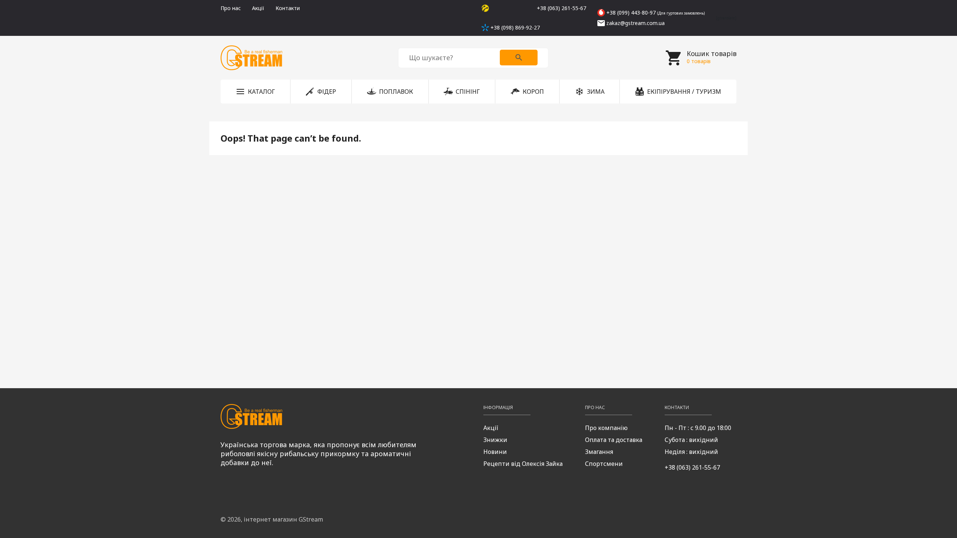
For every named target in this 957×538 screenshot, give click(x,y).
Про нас (231, 8)
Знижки (495, 439)
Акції (258, 8)
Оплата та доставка (613, 439)
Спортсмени (604, 463)
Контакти (288, 8)
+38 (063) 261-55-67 (692, 467)
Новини (495, 451)
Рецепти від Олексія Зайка (523, 463)
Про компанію (606, 428)
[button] (255, 91)
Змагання (599, 451)
